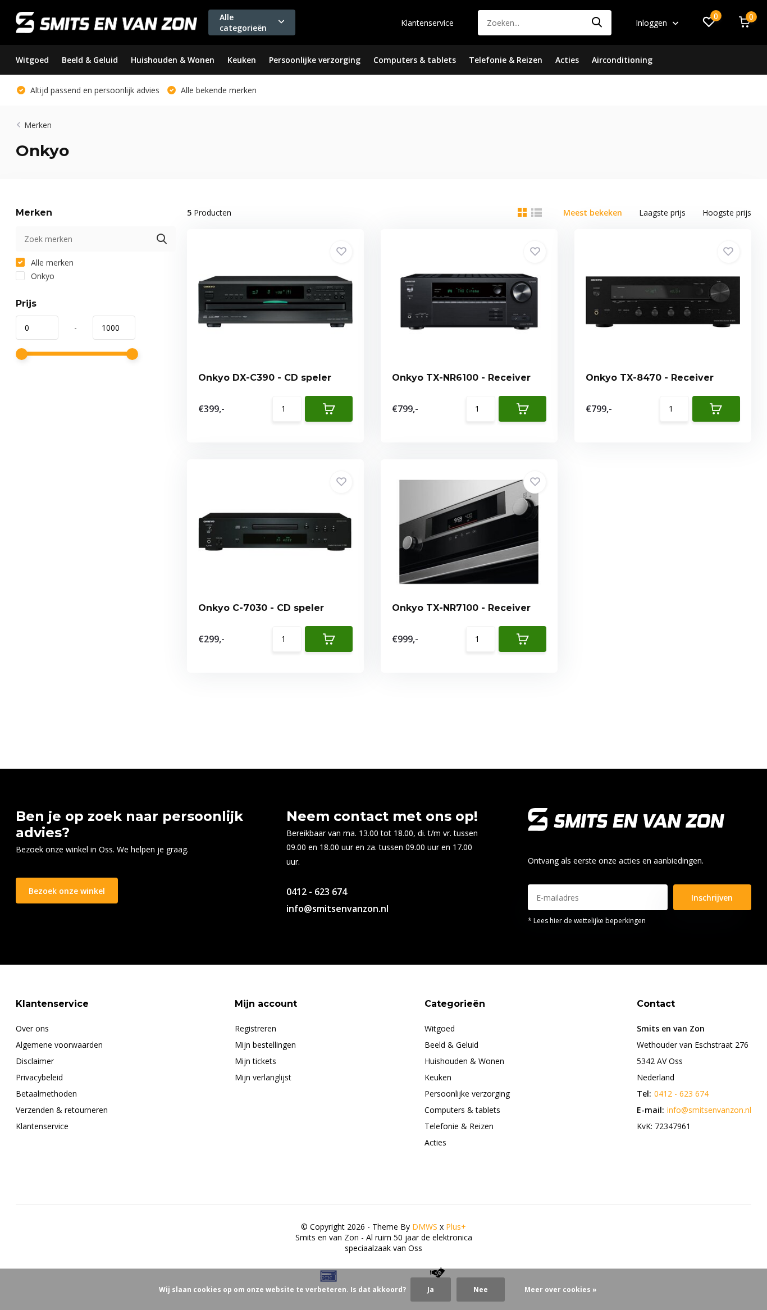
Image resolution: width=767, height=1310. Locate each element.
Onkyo (41, 276)
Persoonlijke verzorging (314, 59)
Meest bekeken (592, 212)
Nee (480, 1289)
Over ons (32, 1028)
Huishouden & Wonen (172, 59)
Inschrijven (712, 897)
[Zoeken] (597, 22)
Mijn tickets (255, 1061)
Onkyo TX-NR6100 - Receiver (461, 377)
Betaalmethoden (46, 1093)
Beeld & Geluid (90, 59)
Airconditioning (622, 59)
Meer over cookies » (560, 1289)
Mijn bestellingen (265, 1044)
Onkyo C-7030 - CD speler (261, 607)
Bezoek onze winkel (67, 890)
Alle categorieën (243, 22)
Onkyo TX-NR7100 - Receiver (461, 607)
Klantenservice (427, 22)
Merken (38, 125)
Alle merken (51, 262)
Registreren (255, 1028)
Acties (567, 59)
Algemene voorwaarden (59, 1044)
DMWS (424, 1226)
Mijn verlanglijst (263, 1077)
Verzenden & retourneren (62, 1109)
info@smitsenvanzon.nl (337, 908)
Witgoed (32, 59)
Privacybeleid (39, 1077)
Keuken (241, 59)
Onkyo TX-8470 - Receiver (650, 377)
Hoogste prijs (726, 212)
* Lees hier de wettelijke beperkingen (587, 920)
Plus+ (456, 1226)
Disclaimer (35, 1061)
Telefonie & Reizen (505, 59)
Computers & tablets (414, 59)
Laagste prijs (662, 212)
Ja (430, 1289)
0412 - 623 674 (316, 891)
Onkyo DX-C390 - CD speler (264, 377)
